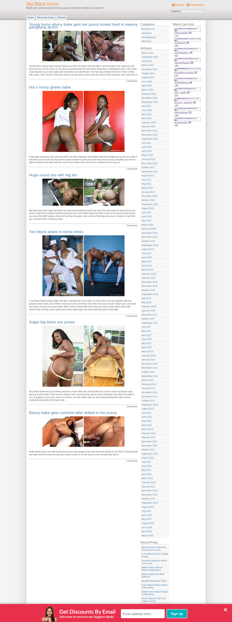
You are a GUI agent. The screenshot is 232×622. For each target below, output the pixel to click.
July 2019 (146, 253)
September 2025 (150, 57)
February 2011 (149, 482)
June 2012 (147, 417)
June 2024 (147, 81)
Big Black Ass (148, 29)
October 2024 (148, 73)
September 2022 (150, 139)
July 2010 (146, 511)
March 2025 (147, 65)
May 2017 (146, 331)
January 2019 (148, 278)
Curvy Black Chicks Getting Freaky (155, 555)
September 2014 (150, 376)
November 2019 (150, 237)
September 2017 (150, 323)
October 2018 (148, 290)
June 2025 (147, 61)
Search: (175, 11)
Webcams (146, 41)
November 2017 (150, 315)
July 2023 (146, 106)
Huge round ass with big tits (53, 175)
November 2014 (150, 368)
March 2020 (147, 225)
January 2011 (148, 486)
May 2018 (146, 302)
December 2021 (150, 163)
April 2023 (147, 118)
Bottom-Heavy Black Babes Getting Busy (155, 593)
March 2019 (147, 269)
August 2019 (148, 249)
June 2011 (147, 466)
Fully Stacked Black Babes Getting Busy (155, 586)
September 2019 (150, 245)
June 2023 (147, 110)
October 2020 (148, 200)
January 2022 (148, 159)
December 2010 (150, 490)
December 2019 (150, 233)
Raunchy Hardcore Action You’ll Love (154, 562)
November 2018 (150, 286)
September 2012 (150, 405)
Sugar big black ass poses (52, 322)
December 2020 (150, 196)
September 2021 (150, 171)
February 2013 (149, 384)
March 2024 (147, 90)
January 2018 (148, 310)
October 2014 (148, 372)
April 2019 (147, 265)
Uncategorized (149, 37)
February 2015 (149, 355)
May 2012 (146, 421)
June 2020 (147, 216)
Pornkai (61, 17)
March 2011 (147, 478)
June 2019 (147, 257)
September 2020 (150, 204)
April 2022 (147, 151)
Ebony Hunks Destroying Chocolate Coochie (154, 548)
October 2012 (148, 400)
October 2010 (148, 498)
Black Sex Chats (45, 17)
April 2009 (147, 531)
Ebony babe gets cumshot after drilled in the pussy (73, 413)
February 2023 (149, 122)
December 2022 (150, 130)
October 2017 (148, 319)
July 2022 (146, 143)
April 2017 (147, 335)
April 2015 (147, 347)
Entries (179, 4)
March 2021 (147, 188)
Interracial (146, 33)
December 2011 (149, 441)
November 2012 (150, 396)
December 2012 (150, 392)
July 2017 (146, 327)
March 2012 (147, 429)
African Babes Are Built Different (153, 575)
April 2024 (147, 85)
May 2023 (146, 114)
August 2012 (148, 408)
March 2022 (147, 155)
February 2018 (149, 306)
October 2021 (148, 167)
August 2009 (148, 523)
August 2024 (148, 77)
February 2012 (149, 433)
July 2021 (146, 179)
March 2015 (147, 351)
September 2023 (150, 102)
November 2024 (150, 69)
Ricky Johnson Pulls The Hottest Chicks (154, 599)
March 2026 (147, 53)
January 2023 (148, 126)
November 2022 (150, 135)
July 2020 (146, 212)
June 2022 (147, 147)
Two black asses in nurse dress (56, 232)
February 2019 (149, 274)
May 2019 (146, 261)
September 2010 (150, 503)
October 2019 (148, 241)
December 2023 (150, 98)
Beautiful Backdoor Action (154, 581)
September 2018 (150, 294)
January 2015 (148, 359)
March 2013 (147, 380)
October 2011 (148, 449)
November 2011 (149, 445)
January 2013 (148, 388)
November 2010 (150, 494)
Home (31, 17)
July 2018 (146, 298)
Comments (197, 4)
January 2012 (148, 437)
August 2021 (148, 175)
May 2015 (146, 343)
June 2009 (147, 527)
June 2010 (147, 515)
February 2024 (149, 94)
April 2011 (147, 474)
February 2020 (149, 229)
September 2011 (150, 454)
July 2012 (146, 413)
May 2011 (146, 470)
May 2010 (146, 519)
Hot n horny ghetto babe (50, 87)
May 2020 (146, 220)
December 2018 (150, 282)
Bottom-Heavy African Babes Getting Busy (152, 568)
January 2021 (148, 192)
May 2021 (146, 184)
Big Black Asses (42, 4)
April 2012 (147, 425)
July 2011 (146, 462)
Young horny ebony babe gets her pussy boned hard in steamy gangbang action (83, 25)
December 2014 (150, 364)
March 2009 (147, 535)
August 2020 (148, 208)
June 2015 (147, 339)
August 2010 (148, 507)
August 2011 (148, 458)
